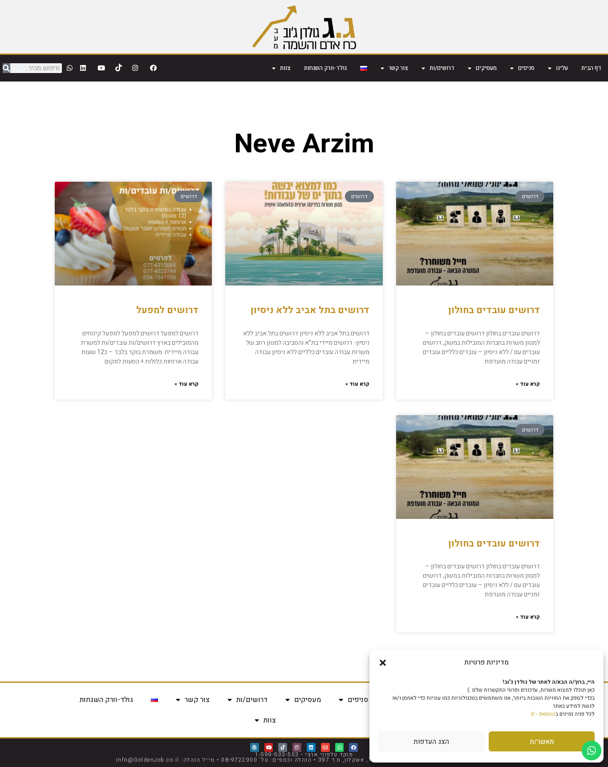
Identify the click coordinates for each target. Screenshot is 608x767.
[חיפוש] (6, 68)
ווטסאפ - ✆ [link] (543, 714)
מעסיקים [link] (486, 68)
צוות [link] (285, 68)
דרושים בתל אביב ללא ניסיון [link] (310, 310)
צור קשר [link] (398, 68)
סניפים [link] (526, 68)
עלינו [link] (562, 68)
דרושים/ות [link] (442, 68)
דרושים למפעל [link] (167, 310)
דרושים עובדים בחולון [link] (494, 310)
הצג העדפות (431, 742)
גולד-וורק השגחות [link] (325, 68)
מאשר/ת (542, 742)
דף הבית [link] (591, 68)
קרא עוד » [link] (528, 384)
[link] (304, 27)
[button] (382, 662)
